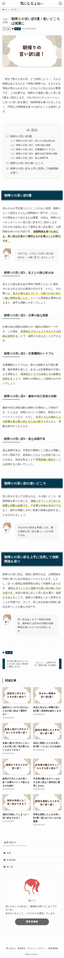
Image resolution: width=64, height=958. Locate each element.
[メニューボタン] (3, 3)
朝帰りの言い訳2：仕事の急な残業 (33, 145)
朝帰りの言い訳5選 (21, 136)
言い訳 (17, 29)
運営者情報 (32, 921)
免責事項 (21, 948)
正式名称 (11, 860)
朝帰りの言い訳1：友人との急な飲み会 (35, 140)
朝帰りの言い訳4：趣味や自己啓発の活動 (36, 153)
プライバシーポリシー (36, 948)
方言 (9, 853)
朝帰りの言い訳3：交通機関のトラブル (35, 149)
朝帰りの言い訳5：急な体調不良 (32, 158)
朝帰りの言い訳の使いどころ (26, 163)
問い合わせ (11, 948)
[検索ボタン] (60, 3)
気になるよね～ (32, 3)
